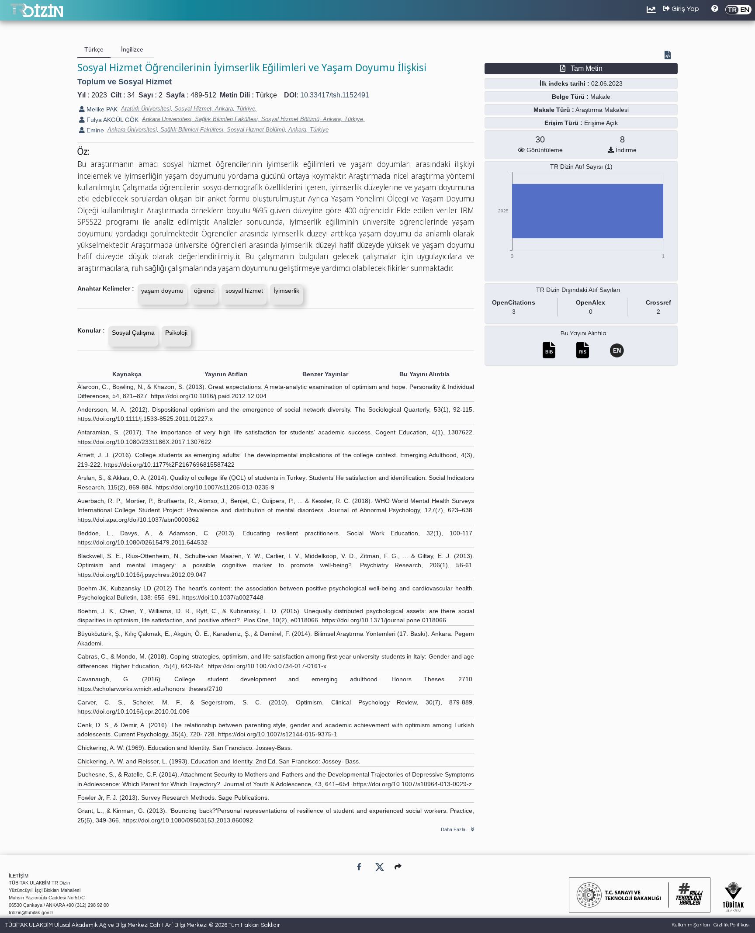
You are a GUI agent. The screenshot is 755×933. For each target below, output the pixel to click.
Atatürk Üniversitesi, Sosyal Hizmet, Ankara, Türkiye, (189, 108)
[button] (398, 867)
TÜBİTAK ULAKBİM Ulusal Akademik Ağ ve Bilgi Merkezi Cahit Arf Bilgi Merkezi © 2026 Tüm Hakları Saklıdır (142, 925)
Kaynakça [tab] (127, 374)
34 (131, 95)
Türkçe (266, 95)
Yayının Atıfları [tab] (225, 374)
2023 (99, 95)
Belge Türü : (570, 96)
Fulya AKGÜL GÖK (112, 119)
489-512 (203, 95)
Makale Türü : (553, 109)
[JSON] (669, 55)
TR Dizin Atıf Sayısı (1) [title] (581, 166)
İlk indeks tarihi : (564, 83)
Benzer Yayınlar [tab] (325, 374)
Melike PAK (101, 109)
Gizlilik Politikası (731, 925)
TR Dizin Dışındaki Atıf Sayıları (578, 289)
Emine (94, 130)
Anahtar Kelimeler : (105, 288)
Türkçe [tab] (94, 49)
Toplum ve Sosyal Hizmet (124, 81)
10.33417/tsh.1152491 (334, 95)
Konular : (91, 330)
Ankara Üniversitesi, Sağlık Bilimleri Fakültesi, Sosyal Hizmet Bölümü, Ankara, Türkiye (218, 129)
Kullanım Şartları (691, 925)
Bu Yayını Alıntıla (583, 333)
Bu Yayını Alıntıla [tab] (424, 374)
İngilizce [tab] (132, 49)
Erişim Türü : (563, 122)
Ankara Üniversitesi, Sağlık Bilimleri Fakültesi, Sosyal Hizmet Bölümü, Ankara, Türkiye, (253, 119)
